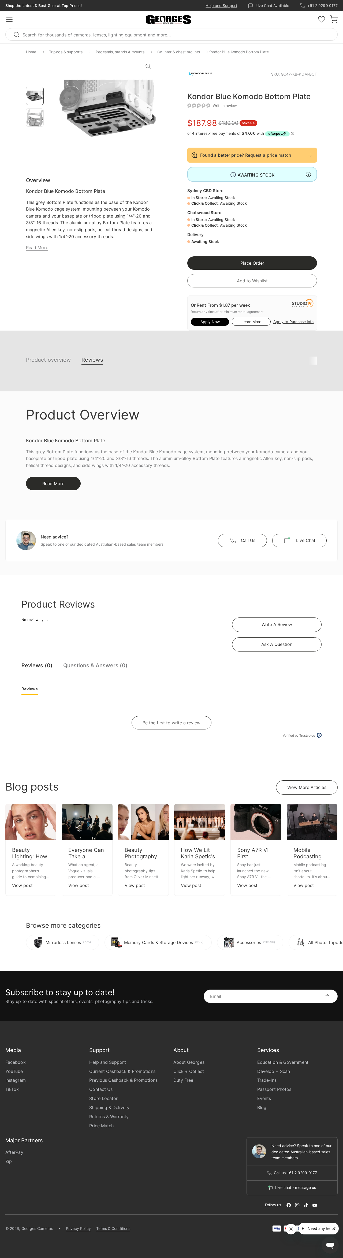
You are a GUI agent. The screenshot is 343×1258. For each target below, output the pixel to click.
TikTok (12, 1089)
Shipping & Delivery (109, 1107)
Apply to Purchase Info (293, 321)
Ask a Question (276, 644)
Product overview (48, 360)
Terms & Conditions (113, 1228)
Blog (261, 1107)
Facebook (15, 1062)
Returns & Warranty (108, 1116)
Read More (37, 247)
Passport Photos (274, 1089)
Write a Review (277, 624)
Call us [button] (248, 540)
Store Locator (103, 1098)
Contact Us (101, 1089)
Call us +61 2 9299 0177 (295, 1173)
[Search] (19, 34)
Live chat (305, 540)
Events (264, 1098)
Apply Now (210, 321)
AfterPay (14, 1152)
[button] (168, 20)
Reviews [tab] (29, 689)
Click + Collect (188, 1071)
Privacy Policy (78, 1228)
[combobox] (171, 34)
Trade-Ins (267, 1080)
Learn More (251, 321)
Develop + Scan (273, 1071)
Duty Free (183, 1080)
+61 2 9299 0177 (322, 5)
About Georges (188, 1062)
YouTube (14, 1071)
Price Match (101, 1125)
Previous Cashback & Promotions (123, 1080)
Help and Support (221, 5)
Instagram (15, 1080)
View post (22, 885)
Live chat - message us (295, 1187)
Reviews (92, 360)
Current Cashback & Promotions (122, 1071)
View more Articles (306, 787)
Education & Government (282, 1062)
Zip (8, 1161)
